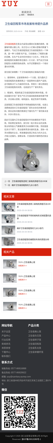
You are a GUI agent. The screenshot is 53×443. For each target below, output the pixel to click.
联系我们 (6, 356)
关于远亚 (6, 331)
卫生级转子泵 (34, 340)
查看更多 (21, 266)
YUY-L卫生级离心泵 (26, 262)
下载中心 (6, 352)
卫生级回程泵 (10, 44)
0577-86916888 (18, 368)
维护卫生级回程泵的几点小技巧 (25, 185)
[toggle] (48, 4)
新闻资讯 (6, 344)
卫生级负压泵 (34, 336)
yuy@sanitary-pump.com (19, 376)
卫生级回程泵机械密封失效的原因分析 (33, 239)
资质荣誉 (6, 348)
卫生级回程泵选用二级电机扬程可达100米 (29, 181)
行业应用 (6, 340)
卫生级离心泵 (34, 331)
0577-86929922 (18, 372)
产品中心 (6, 336)
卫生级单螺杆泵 (35, 352)
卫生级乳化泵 (34, 348)
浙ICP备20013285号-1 (31, 439)
